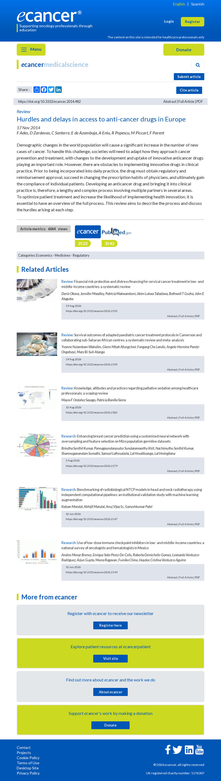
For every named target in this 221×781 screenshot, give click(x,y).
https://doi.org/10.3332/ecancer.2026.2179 (92, 465)
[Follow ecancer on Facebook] (168, 749)
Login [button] (169, 21)
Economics (44, 255)
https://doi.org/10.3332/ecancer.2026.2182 (92, 412)
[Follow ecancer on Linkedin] (189, 749)
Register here (110, 625)
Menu (35, 49)
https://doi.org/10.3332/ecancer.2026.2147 (92, 519)
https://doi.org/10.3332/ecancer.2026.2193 (92, 364)
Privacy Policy (28, 773)
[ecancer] (51, 15)
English (179, 4)
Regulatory (81, 255)
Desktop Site (28, 768)
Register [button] (192, 21)
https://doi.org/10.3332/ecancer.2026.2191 (92, 311)
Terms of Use (28, 762)
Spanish (197, 4)
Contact (24, 747)
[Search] (197, 65)
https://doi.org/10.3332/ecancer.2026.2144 (92, 572)
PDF (199, 101)
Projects (24, 752)
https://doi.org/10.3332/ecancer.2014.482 (49, 101)
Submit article (189, 76)
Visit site (110, 658)
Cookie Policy (28, 757)
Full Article (186, 101)
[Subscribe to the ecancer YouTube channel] (199, 749)
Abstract (169, 101)
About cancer (110, 692)
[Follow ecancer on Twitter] (177, 749)
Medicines (62, 255)
